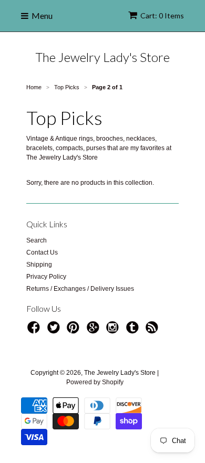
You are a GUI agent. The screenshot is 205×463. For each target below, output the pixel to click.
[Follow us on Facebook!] (35, 330)
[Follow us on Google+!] (94, 330)
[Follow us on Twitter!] (55, 330)
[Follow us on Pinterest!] (75, 330)
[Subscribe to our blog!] (153, 330)
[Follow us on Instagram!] (114, 330)
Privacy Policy (46, 276)
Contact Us (42, 252)
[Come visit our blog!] (134, 330)
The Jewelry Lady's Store (102, 57)
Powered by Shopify (95, 382)
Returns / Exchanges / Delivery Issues (80, 288)
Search (36, 240)
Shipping (39, 264)
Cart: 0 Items (162, 15)
